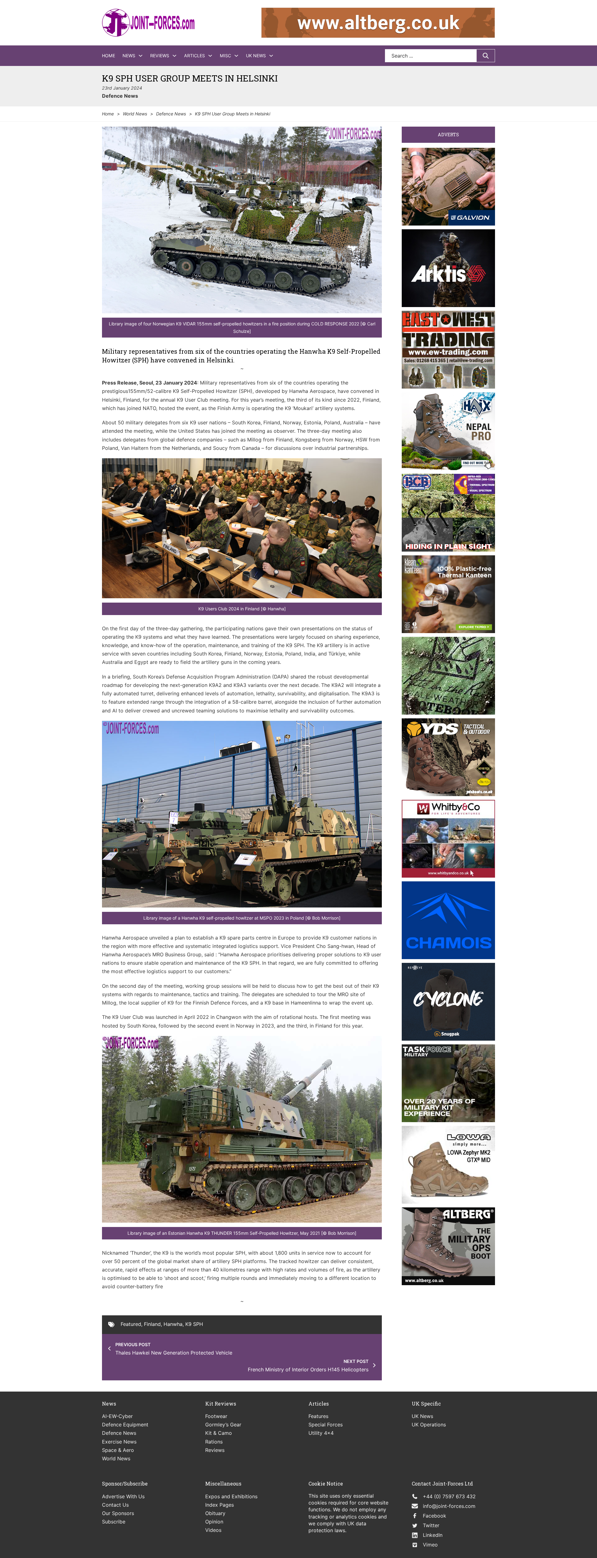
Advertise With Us (123, 1496)
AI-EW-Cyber (117, 1416)
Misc (225, 55)
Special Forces (325, 1424)
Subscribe (113, 1521)
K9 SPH (194, 1324)
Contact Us (115, 1505)
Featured (131, 1324)
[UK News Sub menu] (271, 56)
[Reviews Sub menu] (174, 56)
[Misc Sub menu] (236, 56)
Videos (213, 1530)
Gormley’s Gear (223, 1424)
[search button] (485, 55)
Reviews (159, 55)
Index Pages (219, 1505)
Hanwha (173, 1324)
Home (108, 55)
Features (318, 1416)
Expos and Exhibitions (231, 1496)
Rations (214, 1442)
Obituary (215, 1513)
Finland (152, 1324)
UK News (256, 55)
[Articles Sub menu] (210, 56)
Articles (194, 55)
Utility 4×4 (321, 1433)
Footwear (216, 1416)
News (129, 55)
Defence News (120, 96)
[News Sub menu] (140, 56)
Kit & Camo (218, 1433)
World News (135, 113)
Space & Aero (118, 1450)
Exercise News (119, 1442)
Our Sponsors (118, 1513)
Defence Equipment (125, 1424)
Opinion (214, 1521)
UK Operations (429, 1424)
